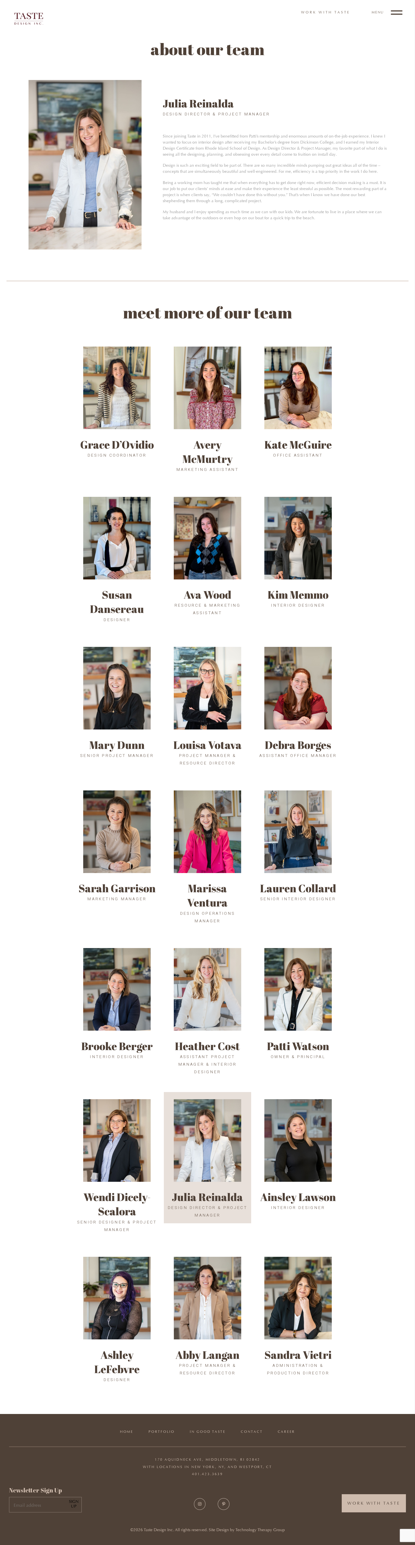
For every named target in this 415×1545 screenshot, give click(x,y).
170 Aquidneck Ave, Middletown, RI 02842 (207, 1459)
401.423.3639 (207, 1474)
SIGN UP (74, 1503)
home (126, 1432)
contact (252, 1432)
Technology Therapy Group (260, 1529)
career (286, 1432)
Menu (378, 12)
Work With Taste (325, 12)
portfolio (161, 1432)
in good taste (208, 1432)
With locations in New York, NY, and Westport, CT (207, 1467)
